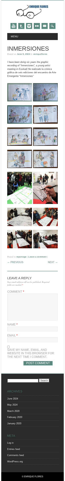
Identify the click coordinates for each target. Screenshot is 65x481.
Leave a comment (37, 257)
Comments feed (15, 455)
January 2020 (14, 423)
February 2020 (14, 417)
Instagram (29, 26)
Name (12, 324)
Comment (15, 291)
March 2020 (13, 411)
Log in (10, 443)
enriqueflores (40, 54)
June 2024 (12, 398)
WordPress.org (15, 461)
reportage (21, 257)
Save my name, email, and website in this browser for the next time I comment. (30, 353)
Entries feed (13, 449)
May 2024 (12, 404)
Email (45, 26)
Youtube (13, 26)
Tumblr (21, 26)
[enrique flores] (32, 19)
